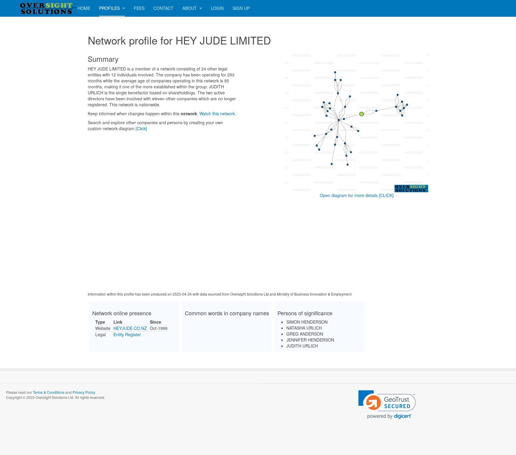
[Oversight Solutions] (30, 8)
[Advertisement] (258, 246)
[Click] (141, 128)
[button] (387, 405)
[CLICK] (386, 195)
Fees (139, 8)
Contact (163, 8)
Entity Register (127, 334)
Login (217, 8)
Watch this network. (217, 113)
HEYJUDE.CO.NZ (130, 328)
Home (84, 8)
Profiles (110, 8)
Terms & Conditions (48, 392)
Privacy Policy (84, 392)
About (190, 8)
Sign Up (241, 8)
